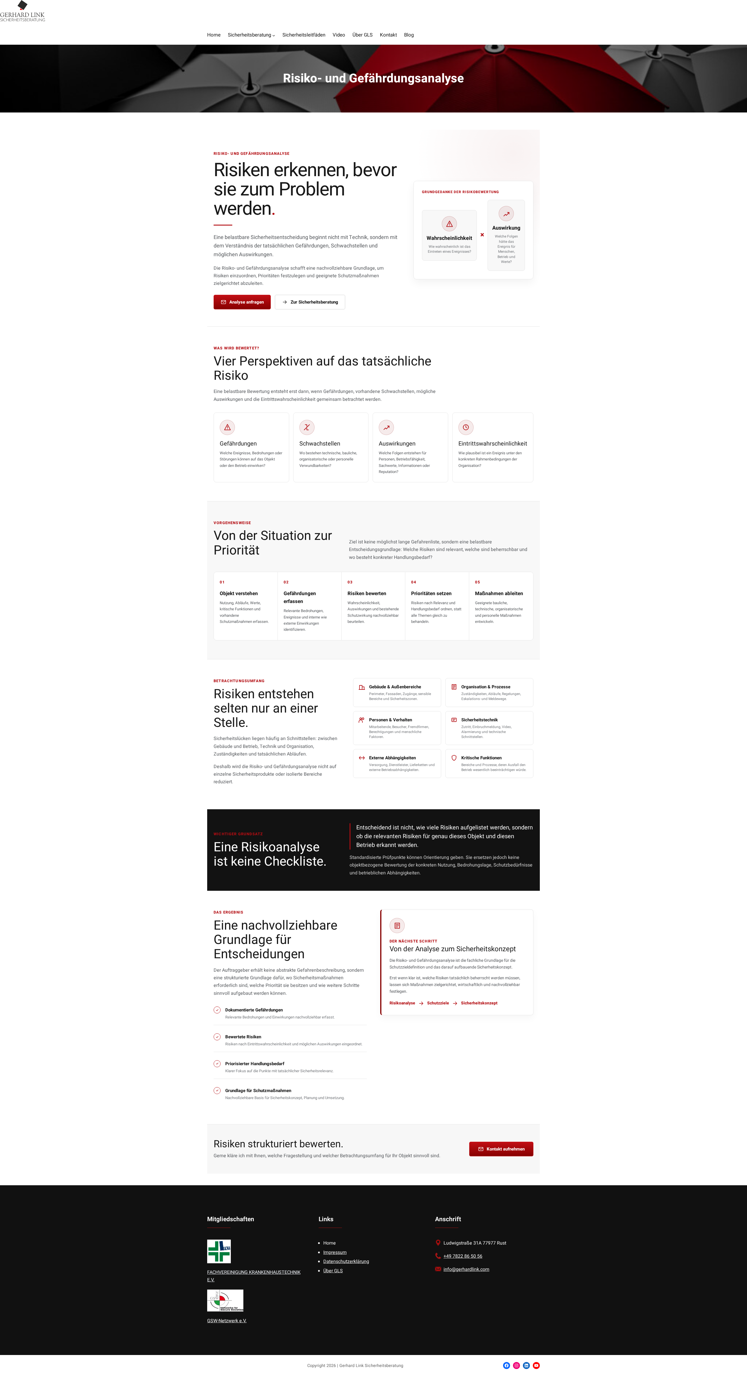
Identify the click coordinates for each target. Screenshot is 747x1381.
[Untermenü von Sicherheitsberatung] (273, 35)
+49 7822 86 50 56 (463, 1256)
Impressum (335, 1252)
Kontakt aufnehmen (506, 1149)
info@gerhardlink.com (466, 1269)
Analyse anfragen (246, 302)
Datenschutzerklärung (346, 1261)
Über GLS (333, 1270)
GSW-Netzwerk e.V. (227, 1320)
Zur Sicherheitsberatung (314, 302)
